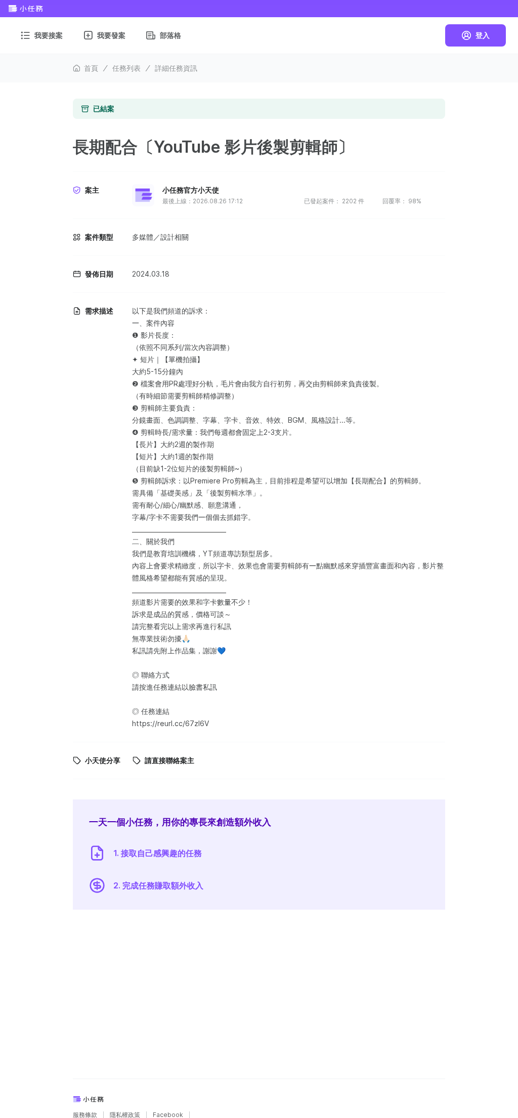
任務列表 (126, 68)
